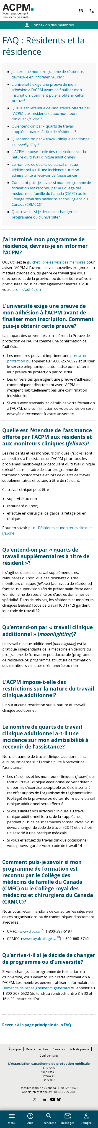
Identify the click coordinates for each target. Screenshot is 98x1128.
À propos (15, 1049)
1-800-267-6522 (68, 1088)
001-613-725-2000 (64, 1092)
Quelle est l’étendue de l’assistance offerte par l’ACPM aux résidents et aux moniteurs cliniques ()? (51, 113)
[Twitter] (37, 1100)
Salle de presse (79, 1049)
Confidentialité (49, 1056)
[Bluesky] (61, 1100)
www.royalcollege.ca (39, 938)
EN (81, 10)
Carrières (59, 1049)
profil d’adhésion (26, 289)
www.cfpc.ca (30, 931)
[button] (12, 1117)
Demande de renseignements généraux (36, 987)
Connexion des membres (49, 25)
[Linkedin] (44, 1100)
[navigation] (49, 1119)
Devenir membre (37, 1049)
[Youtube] (52, 1100)
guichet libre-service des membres (56, 262)
